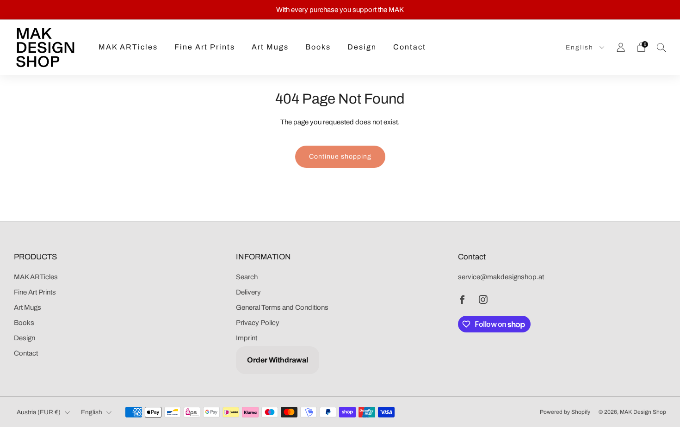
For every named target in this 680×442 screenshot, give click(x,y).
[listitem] (340, 9)
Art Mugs (270, 47)
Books (318, 47)
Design (362, 47)
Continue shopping (340, 156)
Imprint (246, 338)
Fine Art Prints (204, 47)
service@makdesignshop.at (501, 277)
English (581, 47)
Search (247, 277)
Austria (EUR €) (39, 412)
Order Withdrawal (277, 360)
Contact (409, 47)
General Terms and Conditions (282, 307)
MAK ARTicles (128, 47)
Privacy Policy (257, 322)
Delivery (248, 292)
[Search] (661, 47)
